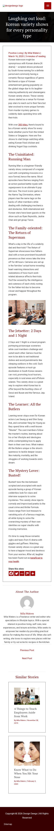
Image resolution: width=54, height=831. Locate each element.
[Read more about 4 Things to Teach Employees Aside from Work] (27, 696)
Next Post (27, 658)
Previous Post (27, 650)
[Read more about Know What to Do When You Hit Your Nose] (27, 753)
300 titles (23, 124)
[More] (32, 573)
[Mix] (27, 573)
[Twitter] (16, 573)
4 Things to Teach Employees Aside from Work (25, 712)
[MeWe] (22, 573)
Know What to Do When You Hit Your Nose (26, 773)
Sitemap (8, 824)
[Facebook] (11, 573)
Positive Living (15, 53)
